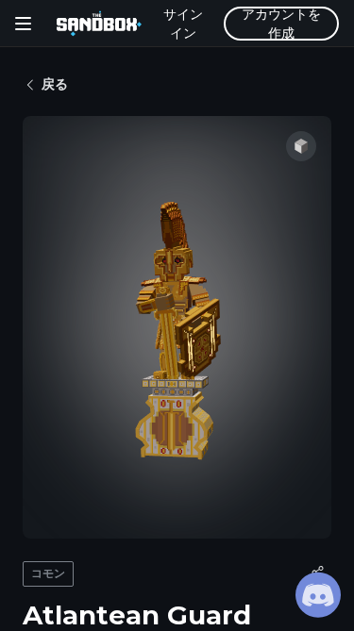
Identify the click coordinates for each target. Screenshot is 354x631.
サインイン (183, 23)
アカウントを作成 (281, 24)
